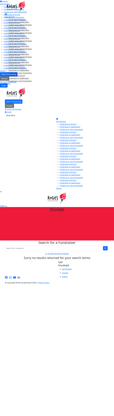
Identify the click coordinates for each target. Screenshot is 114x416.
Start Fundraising (13, 101)
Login (9, 112)
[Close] (6, 206)
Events (7, 83)
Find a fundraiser (14, 109)
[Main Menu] (1, 191)
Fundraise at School (16, 19)
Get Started (10, 17)
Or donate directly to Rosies (57, 253)
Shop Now (10, 115)
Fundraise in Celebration (18, 22)
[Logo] (16, 6)
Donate (9, 106)
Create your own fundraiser (20, 25)
